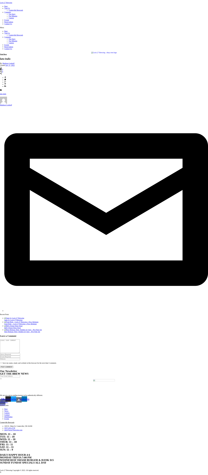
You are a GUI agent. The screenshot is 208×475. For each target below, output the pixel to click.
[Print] (1, 90)
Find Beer (3, 54)
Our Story (12, 14)
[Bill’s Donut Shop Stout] (13, 326)
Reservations (8, 22)
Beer (6, 6)
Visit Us (7, 8)
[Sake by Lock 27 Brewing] (14, 318)
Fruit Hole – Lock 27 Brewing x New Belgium (20, 324)
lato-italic (3, 94)
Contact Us (8, 24)
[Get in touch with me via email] (106, 311)
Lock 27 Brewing (6, 3)
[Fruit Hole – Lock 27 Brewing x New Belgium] (21, 322)
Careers (11, 18)
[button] (104, 28)
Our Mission (13, 16)
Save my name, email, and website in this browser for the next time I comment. (29, 363)
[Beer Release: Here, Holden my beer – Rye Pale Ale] (23, 330)
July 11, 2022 (10, 65)
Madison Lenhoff (8, 63)
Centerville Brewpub (16, 10)
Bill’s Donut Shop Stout (12, 328)
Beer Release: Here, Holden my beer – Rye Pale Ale (22, 332)
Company (7, 12)
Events (6, 20)
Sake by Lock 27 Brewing (13, 320)
